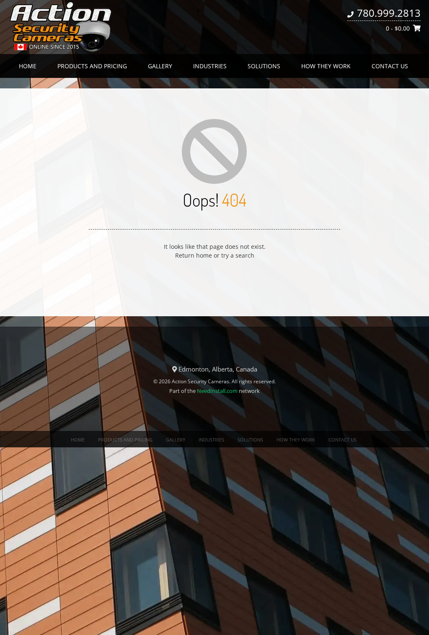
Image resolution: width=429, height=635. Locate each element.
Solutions (264, 66)
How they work (326, 66)
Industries (210, 66)
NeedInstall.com (217, 391)
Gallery (160, 66)
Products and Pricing (92, 66)
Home (27, 66)
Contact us (390, 66)
